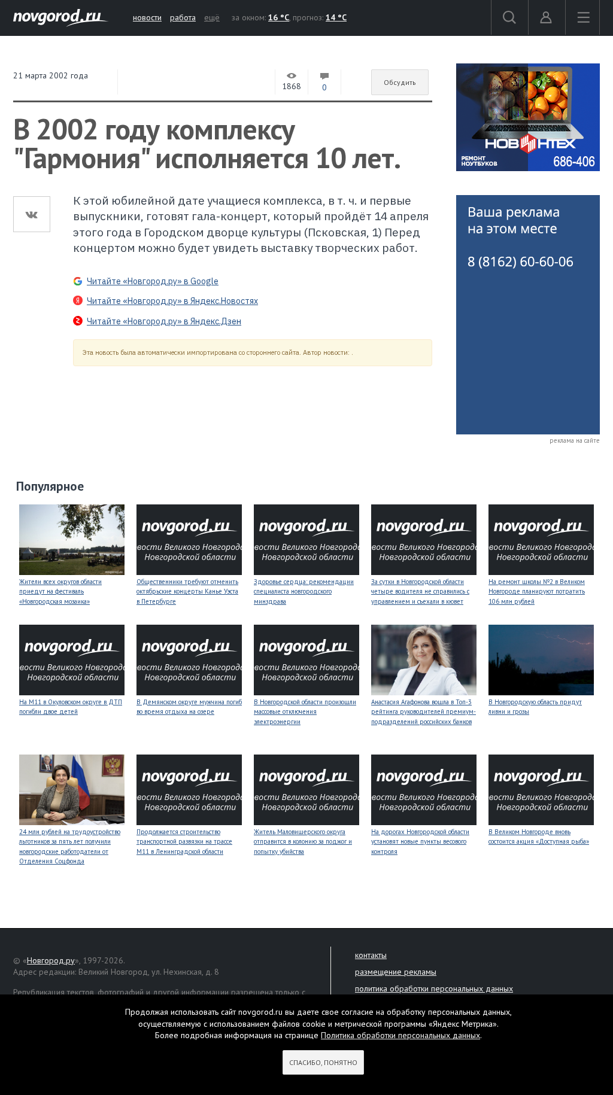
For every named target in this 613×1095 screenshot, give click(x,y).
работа (183, 17)
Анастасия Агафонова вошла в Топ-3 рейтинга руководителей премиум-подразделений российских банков (423, 712)
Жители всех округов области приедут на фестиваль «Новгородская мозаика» (60, 591)
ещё (212, 17)
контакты (371, 955)
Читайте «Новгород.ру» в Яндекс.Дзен (164, 321)
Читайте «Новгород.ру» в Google (153, 281)
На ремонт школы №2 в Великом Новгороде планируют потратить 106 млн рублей (536, 591)
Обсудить (400, 82)
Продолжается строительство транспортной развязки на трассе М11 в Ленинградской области (184, 842)
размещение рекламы (395, 971)
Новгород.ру (51, 960)
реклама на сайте (575, 440)
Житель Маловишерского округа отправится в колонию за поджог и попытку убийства (303, 842)
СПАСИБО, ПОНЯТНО (323, 1062)
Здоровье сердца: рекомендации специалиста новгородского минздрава (304, 591)
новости (147, 17)
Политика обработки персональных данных (400, 1035)
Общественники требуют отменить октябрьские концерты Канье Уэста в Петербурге (187, 591)
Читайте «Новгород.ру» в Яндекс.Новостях (172, 301)
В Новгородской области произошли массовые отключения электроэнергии (305, 712)
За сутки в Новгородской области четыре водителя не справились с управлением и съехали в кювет (420, 591)
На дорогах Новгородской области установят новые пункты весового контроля (420, 842)
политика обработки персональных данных (434, 988)
